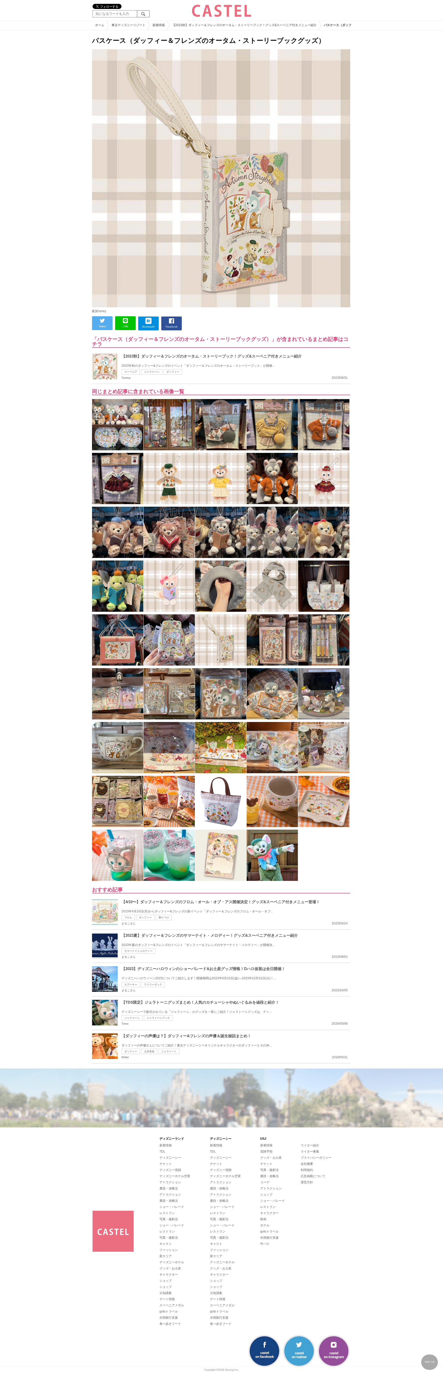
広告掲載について (313, 1176)
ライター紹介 (310, 1145)
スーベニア (130, 371)
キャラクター (168, 1274)
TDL (162, 1151)
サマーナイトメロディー (138, 951)
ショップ (165, 1280)
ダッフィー (172, 371)
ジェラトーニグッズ (158, 1017)
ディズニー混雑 (170, 1170)
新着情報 (165, 1145)
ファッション (168, 1250)
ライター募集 (310, 1151)
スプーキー (130, 984)
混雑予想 (266, 1151)
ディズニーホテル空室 (174, 1176)
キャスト (165, 1244)
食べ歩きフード (170, 1324)
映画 (263, 1219)
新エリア (165, 1256)
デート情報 (167, 1299)
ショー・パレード (171, 1207)
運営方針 (307, 1182)
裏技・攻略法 (168, 1188)
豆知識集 (165, 1293)
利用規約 (307, 1170)
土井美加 (149, 1051)
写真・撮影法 (168, 1219)
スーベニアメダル (171, 1305)
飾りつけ (164, 917)
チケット (165, 1164)
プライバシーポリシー (316, 1157)
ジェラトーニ (151, 371)
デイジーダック (153, 984)
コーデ (264, 1182)
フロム (128, 917)
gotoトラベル (168, 1311)
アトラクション (170, 1182)
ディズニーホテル (171, 1262)
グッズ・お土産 (170, 1268)
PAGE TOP (430, 1362)
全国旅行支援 (168, 1317)
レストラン (167, 1213)
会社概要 (307, 1164)
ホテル (264, 1225)
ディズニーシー (170, 1157)
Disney (101, 311)
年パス (264, 1244)
